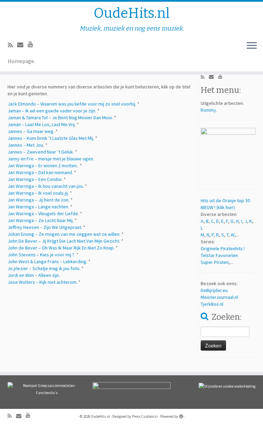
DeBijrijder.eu (214, 290)
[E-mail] (22, 45)
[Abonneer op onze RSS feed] (12, 45)
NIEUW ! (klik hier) (218, 207)
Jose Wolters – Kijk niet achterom (42, 282)
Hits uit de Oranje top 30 (225, 200)
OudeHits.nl (132, 13)
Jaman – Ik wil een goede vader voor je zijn (51, 111)
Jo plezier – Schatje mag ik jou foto (43, 268)
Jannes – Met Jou (25, 145)
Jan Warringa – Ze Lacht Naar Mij (40, 220)
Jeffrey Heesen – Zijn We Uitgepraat (44, 227)
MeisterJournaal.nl (219, 297)
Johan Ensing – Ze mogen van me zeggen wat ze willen (64, 234)
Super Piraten (215, 262)
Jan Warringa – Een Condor (35, 179)
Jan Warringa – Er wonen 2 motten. (43, 165)
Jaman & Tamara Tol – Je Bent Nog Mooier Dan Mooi (60, 117)
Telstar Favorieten (219, 255)
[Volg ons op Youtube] (33, 44)
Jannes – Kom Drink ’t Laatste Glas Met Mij (50, 138)
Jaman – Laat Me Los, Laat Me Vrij (41, 124)
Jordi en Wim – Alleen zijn (33, 275)
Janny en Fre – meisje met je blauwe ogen (50, 159)
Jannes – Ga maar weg (30, 131)
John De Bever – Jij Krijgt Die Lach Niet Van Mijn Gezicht (63, 241)
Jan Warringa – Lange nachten (38, 207)
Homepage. (21, 61)
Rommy (208, 110)
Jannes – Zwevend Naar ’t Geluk (40, 152)
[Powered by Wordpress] (181, 415)
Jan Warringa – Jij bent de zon (38, 200)
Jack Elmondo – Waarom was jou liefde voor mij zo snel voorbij (71, 104)
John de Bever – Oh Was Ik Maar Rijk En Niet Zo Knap (61, 248)
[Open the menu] (252, 46)
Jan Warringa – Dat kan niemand (40, 172)
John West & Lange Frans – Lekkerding (47, 261)
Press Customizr (145, 416)
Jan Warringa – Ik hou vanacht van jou (45, 186)
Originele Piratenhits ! (223, 248)
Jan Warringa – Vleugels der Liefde (43, 213)
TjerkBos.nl (212, 304)
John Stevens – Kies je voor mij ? (41, 255)
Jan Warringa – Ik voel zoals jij (38, 193)
